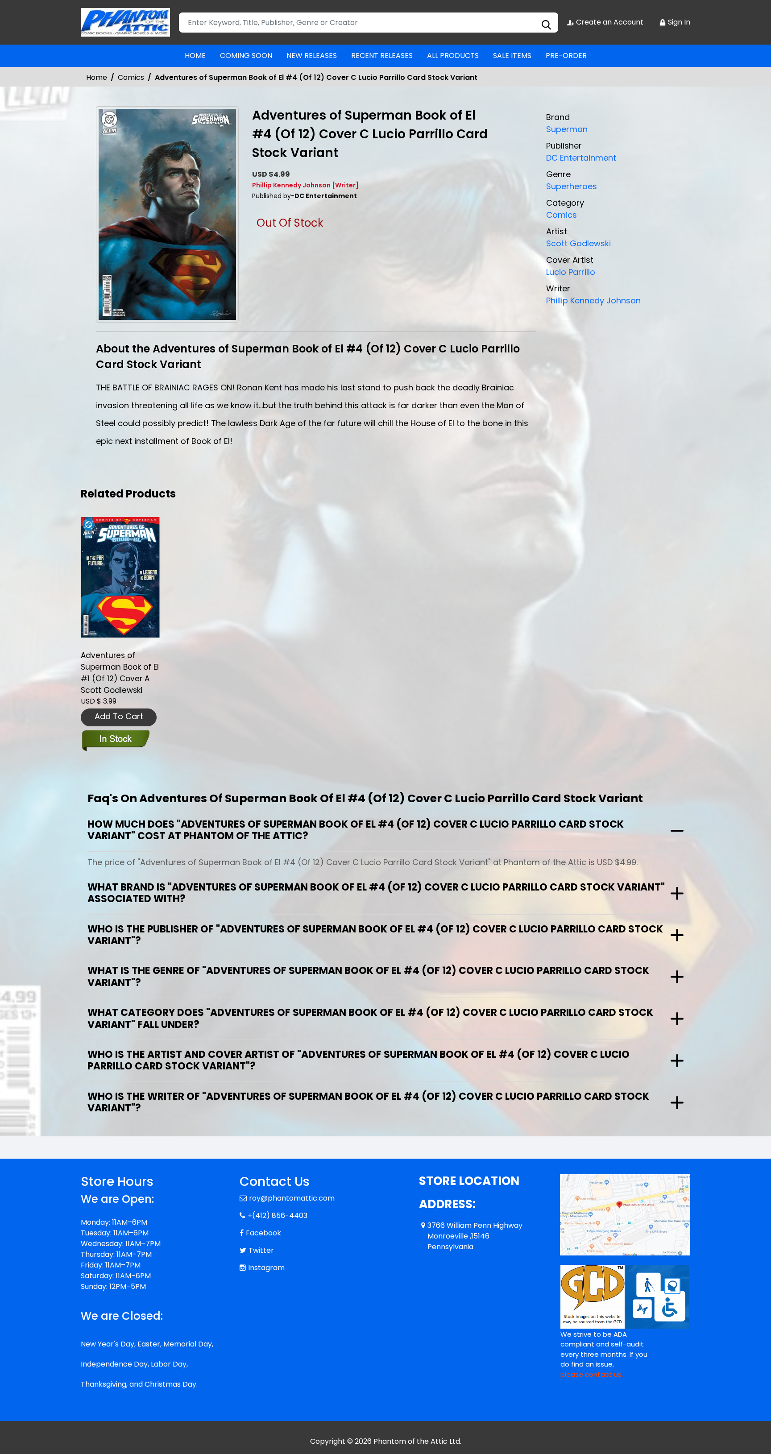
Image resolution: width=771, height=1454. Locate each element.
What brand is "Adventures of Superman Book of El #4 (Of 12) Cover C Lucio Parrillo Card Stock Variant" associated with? (376, 893)
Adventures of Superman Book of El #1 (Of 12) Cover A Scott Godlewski (120, 673)
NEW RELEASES (311, 55)
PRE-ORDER (566, 55)
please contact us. (591, 1374)
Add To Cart (119, 716)
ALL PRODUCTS (453, 55)
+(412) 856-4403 (277, 1215)
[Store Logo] (125, 22)
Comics (131, 77)
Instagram (266, 1268)
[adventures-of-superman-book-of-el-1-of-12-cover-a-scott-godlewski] (120, 577)
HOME (195, 55)
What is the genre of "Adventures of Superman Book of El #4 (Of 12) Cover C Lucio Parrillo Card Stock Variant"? (368, 976)
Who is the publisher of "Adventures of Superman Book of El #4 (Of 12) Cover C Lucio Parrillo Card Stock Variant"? (375, 935)
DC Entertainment (581, 157)
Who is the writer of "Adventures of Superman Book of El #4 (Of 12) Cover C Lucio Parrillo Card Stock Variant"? (368, 1102)
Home (96, 77)
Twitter (261, 1250)
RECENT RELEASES (382, 55)
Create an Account (608, 22)
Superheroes (571, 186)
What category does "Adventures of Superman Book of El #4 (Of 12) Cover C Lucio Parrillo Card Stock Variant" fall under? (370, 1018)
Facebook (263, 1233)
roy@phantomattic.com (292, 1198)
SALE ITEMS (512, 55)
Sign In (678, 22)
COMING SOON (246, 55)
